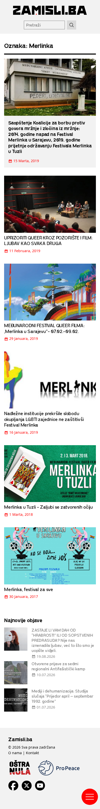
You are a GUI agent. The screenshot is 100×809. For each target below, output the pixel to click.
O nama (15, 752)
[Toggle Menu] (90, 797)
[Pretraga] (71, 25)
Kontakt (32, 752)
